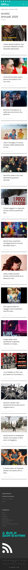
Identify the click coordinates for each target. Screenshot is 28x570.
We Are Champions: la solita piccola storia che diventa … (12, 112)
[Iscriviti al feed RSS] (1, 1)
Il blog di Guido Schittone (12, 560)
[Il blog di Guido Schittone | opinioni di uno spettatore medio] (5, 4)
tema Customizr (21, 563)
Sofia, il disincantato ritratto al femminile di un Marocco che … (13, 276)
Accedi (3, 501)
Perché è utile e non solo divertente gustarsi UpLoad (13, 177)
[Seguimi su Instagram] (7, 1)
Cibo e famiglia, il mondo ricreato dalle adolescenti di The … (13, 145)
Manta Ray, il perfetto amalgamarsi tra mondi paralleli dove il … (12, 243)
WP (9, 563)
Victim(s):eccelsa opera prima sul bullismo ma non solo (12, 79)
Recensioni (11, 9)
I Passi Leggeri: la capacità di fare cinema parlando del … (13, 210)
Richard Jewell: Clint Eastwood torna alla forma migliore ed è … (14, 405)
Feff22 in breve (5, 522)
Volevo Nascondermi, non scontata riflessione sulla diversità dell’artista (13, 46)
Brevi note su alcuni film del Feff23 (10, 524)
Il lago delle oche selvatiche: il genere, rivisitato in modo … (11, 341)
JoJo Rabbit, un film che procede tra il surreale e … (13, 373)
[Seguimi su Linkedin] (5, 1)
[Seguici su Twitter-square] (9, 1)
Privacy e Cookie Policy (7, 499)
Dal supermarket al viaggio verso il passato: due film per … (12, 308)
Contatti (4, 526)
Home (3, 512)
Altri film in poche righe (7, 520)
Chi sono (4, 514)
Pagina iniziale (4, 9)
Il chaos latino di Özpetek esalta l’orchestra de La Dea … (13, 470)
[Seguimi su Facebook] (3, 1)
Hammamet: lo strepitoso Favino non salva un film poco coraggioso (13, 437)
